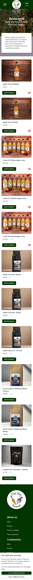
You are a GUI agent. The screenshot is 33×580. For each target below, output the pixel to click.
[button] (5, 4)
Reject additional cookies (16, 577)
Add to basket (9, 93)
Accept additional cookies (16, 573)
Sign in (27, 4)
